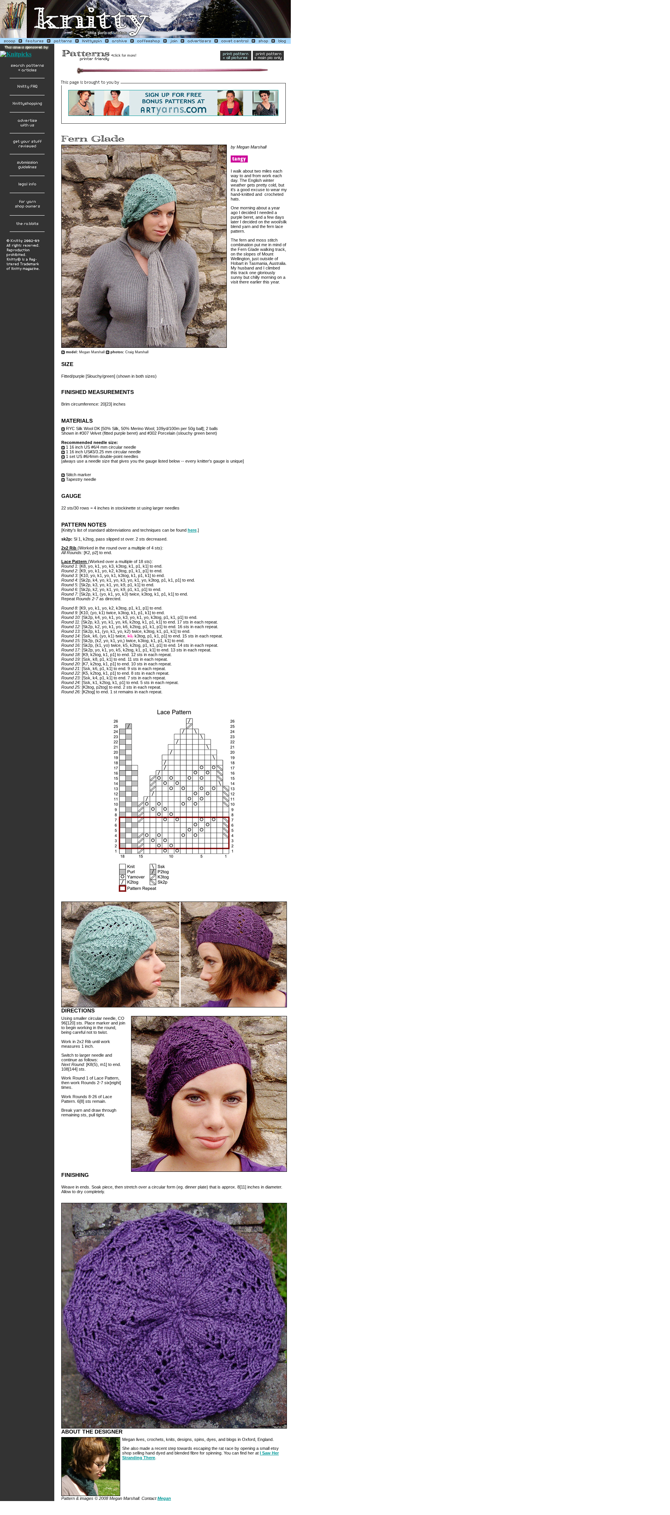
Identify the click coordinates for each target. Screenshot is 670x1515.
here (192, 530)
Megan (164, 1498)
